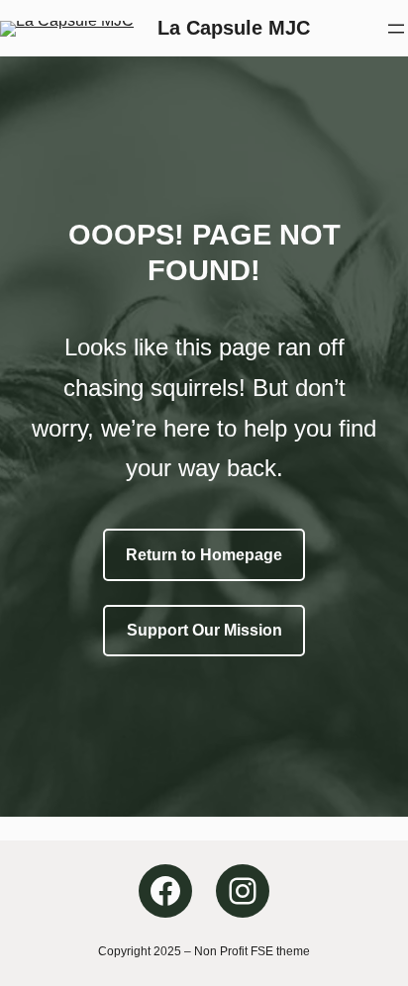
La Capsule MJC (233, 28)
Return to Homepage (204, 554)
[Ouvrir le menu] (396, 29)
